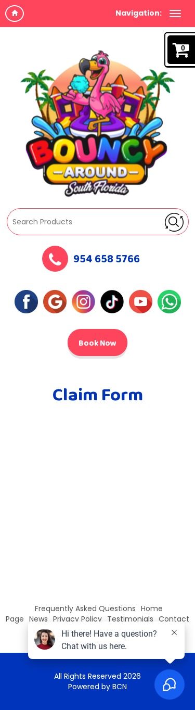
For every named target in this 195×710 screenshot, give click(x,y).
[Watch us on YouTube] (140, 301)
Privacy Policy (77, 619)
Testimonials (130, 619)
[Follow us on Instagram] (83, 301)
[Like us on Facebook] (26, 301)
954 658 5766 (106, 260)
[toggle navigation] (175, 13)
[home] (14, 13)
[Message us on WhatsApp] (169, 301)
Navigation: (138, 13)
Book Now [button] (97, 344)
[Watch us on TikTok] (112, 301)
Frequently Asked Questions (85, 608)
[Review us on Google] (55, 301)
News (38, 619)
